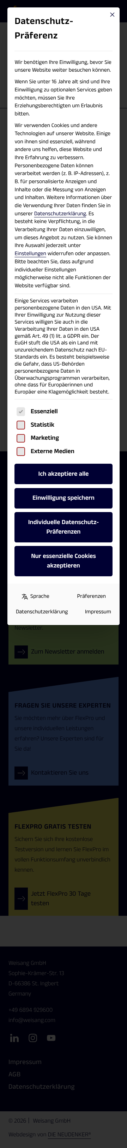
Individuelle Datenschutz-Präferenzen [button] (63, 527)
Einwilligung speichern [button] (63, 498)
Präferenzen (91, 596)
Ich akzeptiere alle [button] (63, 474)
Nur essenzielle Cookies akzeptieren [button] (63, 561)
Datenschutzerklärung (60, 214)
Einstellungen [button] (30, 254)
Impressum (98, 612)
